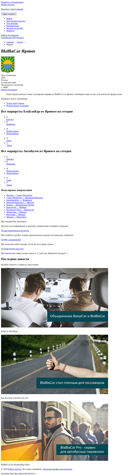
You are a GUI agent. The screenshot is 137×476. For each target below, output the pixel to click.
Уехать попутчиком (15, 103)
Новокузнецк (12, 131)
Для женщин (12, 23)
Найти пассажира (9, 90)
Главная (10, 42)
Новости (10, 31)
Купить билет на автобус (17, 106)
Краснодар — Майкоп (16, 207)
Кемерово (10, 124)
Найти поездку (14, 469)
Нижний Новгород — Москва (20, 202)
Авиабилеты (7, 37)
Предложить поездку (16, 21)
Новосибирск (12, 133)
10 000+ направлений (11, 240)
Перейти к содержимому (12, 2)
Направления (12, 26)
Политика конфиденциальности (57, 469)
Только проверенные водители (15, 230)
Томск (9, 145)
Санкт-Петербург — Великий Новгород (24, 198)
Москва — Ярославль (16, 217)
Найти (9, 18)
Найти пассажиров (9, 35)
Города (20, 42)
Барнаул (10, 119)
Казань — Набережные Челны (20, 205)
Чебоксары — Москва (16, 212)
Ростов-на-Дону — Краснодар (20, 210)
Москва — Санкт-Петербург (19, 195)
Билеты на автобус (14, 28)
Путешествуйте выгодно (12, 249)
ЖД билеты (18, 37)
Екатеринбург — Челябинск (19, 200)
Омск (8, 140)
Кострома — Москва (15, 214)
